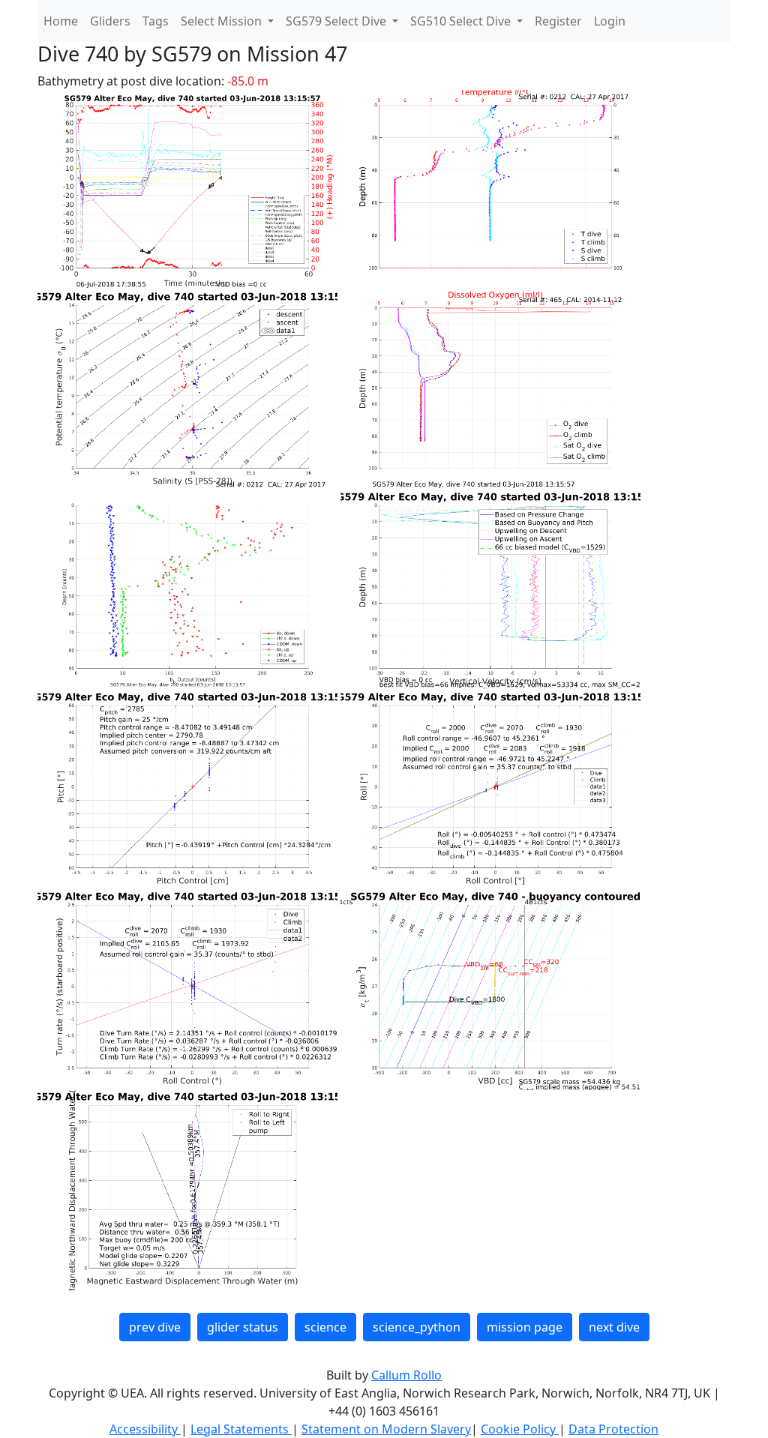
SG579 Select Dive (337, 21)
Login (610, 21)
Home (61, 21)
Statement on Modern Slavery (386, 1429)
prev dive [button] (155, 1327)
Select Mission (223, 21)
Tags (155, 21)
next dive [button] (614, 1327)
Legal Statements (241, 1429)
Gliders (110, 21)
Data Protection (613, 1429)
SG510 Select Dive (462, 21)
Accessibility (145, 1429)
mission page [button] (524, 1327)
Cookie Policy (520, 1429)
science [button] (325, 1327)
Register (558, 21)
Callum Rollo (406, 1375)
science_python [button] (416, 1327)
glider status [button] (242, 1327)
